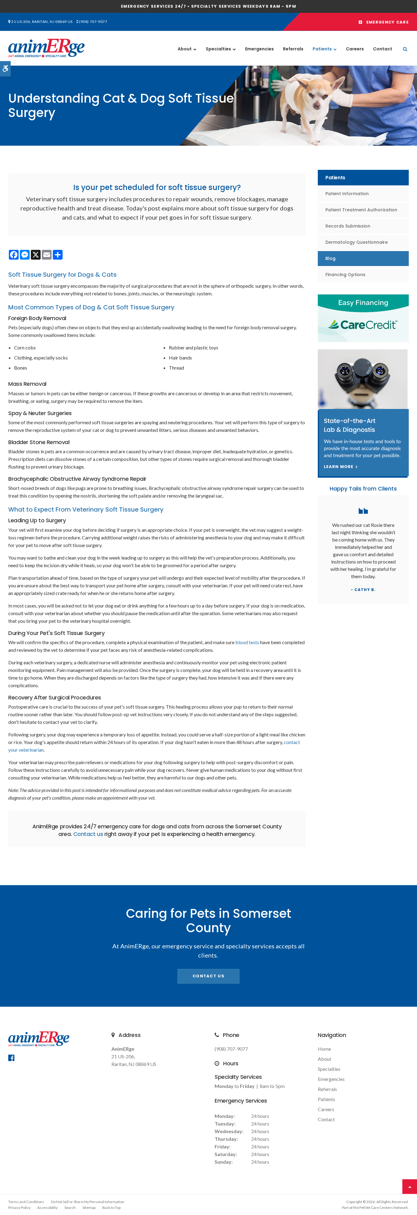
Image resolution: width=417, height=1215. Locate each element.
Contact (382, 49)
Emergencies (259, 49)
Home (324, 1049)
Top (409, 1186)
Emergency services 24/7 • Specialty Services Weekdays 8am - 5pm (208, 6)
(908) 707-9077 (93, 21)
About (185, 49)
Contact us (88, 834)
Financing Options (345, 275)
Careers (355, 49)
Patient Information (347, 194)
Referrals (293, 49)
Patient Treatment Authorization (361, 210)
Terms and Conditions (26, 1201)
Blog (330, 258)
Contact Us (208, 976)
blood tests (247, 642)
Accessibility (47, 1207)
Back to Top (111, 1207)
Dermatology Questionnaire (356, 242)
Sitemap (89, 1207)
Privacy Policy (19, 1207)
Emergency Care (385, 22)
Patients (322, 49)
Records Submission (347, 226)
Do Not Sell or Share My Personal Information (87, 1201)
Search (70, 1207)
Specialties (218, 49)
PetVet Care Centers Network (383, 1207)
